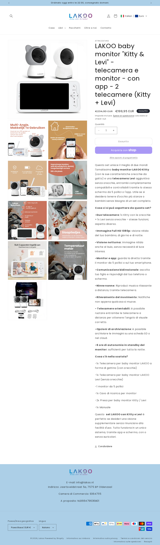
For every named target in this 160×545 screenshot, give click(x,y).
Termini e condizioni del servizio (136, 538)
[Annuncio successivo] (151, 3)
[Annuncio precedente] (8, 3)
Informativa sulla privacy (105, 538)
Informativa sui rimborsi (78, 538)
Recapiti (148, 541)
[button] (11, 16)
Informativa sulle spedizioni (127, 541)
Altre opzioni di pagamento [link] (124, 157)
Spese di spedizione (123, 115)
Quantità (99, 124)
